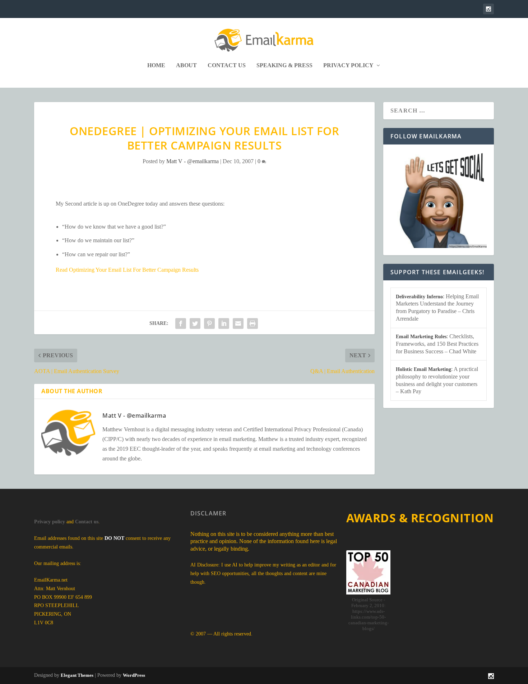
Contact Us (227, 65)
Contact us (86, 521)
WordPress (134, 675)
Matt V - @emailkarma (192, 161)
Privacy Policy (348, 65)
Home (156, 65)
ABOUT (186, 65)
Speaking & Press (284, 65)
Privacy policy (49, 521)
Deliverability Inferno (419, 296)
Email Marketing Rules (421, 336)
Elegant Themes (77, 675)
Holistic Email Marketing (423, 369)
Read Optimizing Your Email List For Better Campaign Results (127, 270)
